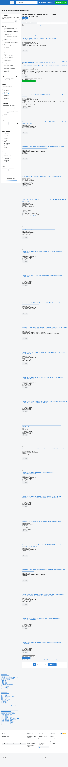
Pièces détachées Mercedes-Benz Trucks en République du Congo (15, 725)
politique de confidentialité (43, 659)
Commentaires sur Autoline (30, 746)
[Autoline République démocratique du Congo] (5, 2)
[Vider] (19, 19)
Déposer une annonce (29, 80)
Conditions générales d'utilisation (31, 737)
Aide (3, 738)
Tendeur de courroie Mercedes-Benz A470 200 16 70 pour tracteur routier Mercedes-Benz (44, 65)
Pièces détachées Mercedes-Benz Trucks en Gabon (20, 726)
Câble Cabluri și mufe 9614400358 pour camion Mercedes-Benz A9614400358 (41, 176)
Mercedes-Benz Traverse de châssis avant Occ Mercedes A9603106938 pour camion (43, 449)
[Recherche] (17, 2)
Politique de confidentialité (29, 740)
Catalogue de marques (31, 748)
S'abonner (26, 658)
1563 (44, 664)
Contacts (3, 741)
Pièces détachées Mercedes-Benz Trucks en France (43, 726)
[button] (23, 51)
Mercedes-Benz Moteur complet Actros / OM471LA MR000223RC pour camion (41, 521)
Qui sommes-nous (5, 736)
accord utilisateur (55, 659)
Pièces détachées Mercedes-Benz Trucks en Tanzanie (40, 725)
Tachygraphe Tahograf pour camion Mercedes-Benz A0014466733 (38, 229)
